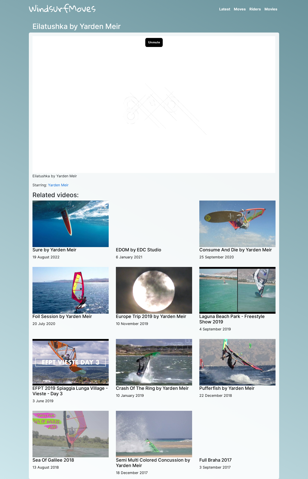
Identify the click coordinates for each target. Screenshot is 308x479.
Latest (224, 9)
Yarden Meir (58, 185)
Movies (270, 9)
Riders (255, 9)
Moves (240, 9)
